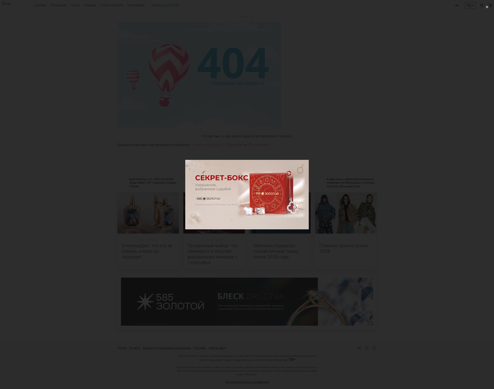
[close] (487, 7)
